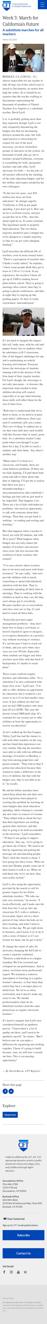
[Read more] (23, 58)
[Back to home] (17, 6)
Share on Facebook (5, 1091)
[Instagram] (11, 1272)
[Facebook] (4, 1272)
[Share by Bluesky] (11, 1091)
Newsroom (10, 1114)
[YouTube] (18, 1272)
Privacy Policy (8, 1298)
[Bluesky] (25, 1272)
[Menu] (42, 4)
